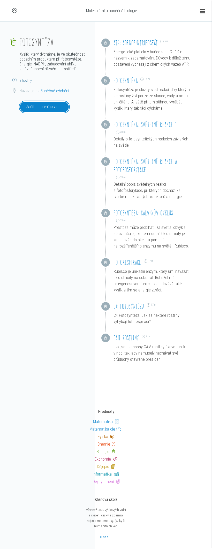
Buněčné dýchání (55, 90)
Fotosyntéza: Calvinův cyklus (143, 212)
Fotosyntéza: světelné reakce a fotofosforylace (145, 165)
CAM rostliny (126, 337)
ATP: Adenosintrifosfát (135, 42)
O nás (104, 537)
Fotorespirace (127, 262)
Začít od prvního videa (44, 106)
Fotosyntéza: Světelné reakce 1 (145, 124)
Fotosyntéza (125, 80)
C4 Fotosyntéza (128, 306)
